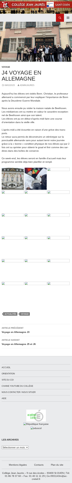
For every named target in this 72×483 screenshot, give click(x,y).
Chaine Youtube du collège (17, 386)
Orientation (8, 373)
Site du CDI (8, 380)
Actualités (10, 314)
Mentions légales (18, 464)
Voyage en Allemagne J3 (15, 330)
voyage (25, 314)
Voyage (6, 67)
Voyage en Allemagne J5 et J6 (19, 342)
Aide (4, 398)
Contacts (39, 464)
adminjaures (27, 85)
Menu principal (68, 18)
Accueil (6, 367)
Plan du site (57, 464)
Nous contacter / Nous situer (19, 392)
